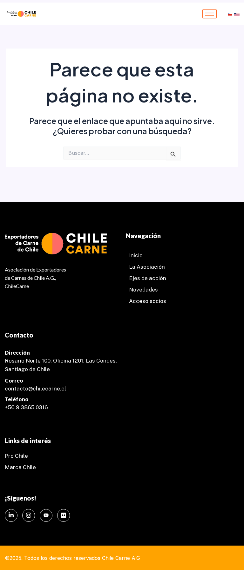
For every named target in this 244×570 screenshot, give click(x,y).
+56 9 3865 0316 (26, 407)
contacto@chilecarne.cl (35, 388)
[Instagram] (28, 515)
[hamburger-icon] (209, 13)
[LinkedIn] (11, 515)
